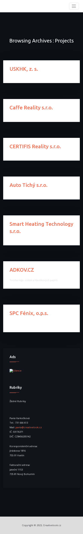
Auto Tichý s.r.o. (28, 185)
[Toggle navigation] (74, 6)
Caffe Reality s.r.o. (31, 107)
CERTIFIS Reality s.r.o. (35, 146)
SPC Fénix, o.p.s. (29, 313)
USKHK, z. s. (24, 69)
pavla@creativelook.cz (29, 427)
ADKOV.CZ (22, 270)
